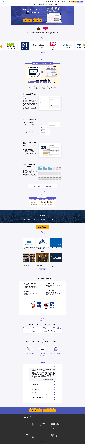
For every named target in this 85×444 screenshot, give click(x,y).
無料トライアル (52, 429)
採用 (65, 1)
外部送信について (53, 434)
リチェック (29, 4)
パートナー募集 (68, 1)
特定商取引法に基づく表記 (54, 435)
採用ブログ (26, 432)
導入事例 (53, 1)
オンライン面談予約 (53, 428)
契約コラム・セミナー (60, 1)
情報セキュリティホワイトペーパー (55, 437)
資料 (55, 4)
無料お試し (74, 1)
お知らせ (26, 426)
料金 (50, 4)
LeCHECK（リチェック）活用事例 (44, 422)
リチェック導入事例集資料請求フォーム (55, 424)
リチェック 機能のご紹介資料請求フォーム (55, 422)
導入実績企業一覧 (43, 423)
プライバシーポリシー (53, 433)
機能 (34, 4)
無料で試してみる (27, 20)
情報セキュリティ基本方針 (54, 436)
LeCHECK (33, 422)
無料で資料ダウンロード (37, 20)
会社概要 (26, 422)
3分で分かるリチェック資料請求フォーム (55, 423)
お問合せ (52, 426)
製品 (50, 1)
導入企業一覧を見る (42, 52)
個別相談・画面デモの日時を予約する (42, 227)
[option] (15, 45)
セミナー (52, 427)
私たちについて (26, 423)
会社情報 (47, 1)
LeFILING (33, 431)
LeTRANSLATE (33, 428)
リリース (56, 1)
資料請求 (80, 1)
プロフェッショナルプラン (42, 4)
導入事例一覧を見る (42, 269)
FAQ (32, 436)
